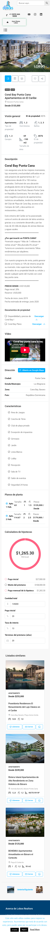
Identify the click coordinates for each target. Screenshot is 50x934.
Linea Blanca (16, 452)
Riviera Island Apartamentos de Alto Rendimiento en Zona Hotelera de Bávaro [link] (23, 780)
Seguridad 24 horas (19, 485)
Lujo (12, 89)
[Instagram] (35, 14)
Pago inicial (10, 610)
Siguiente (28, 889)
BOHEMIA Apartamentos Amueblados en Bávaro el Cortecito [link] (20, 854)
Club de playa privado (20, 425)
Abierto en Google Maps (33, 370)
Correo (30, 727)
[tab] (8, 78)
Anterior (20, 889)
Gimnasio (15, 439)
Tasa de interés (12, 623)
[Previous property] (10, 889)
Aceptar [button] (14, 930)
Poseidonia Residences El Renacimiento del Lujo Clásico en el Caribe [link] (24, 707)
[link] (25, 674)
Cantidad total (11, 598)
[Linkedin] (41, 14)
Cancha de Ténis (18, 419)
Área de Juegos (18, 412)
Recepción (15, 465)
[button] (5, 30)
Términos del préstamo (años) (18, 635)
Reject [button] (24, 930)
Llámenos (16, 727)
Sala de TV (15, 471)
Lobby (13, 458)
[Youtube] (29, 14)
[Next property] (39, 889)
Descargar (37, 324)
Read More (35, 929)
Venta (7, 89)
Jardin (13, 445)
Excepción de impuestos (21, 432)
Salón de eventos (18, 478)
